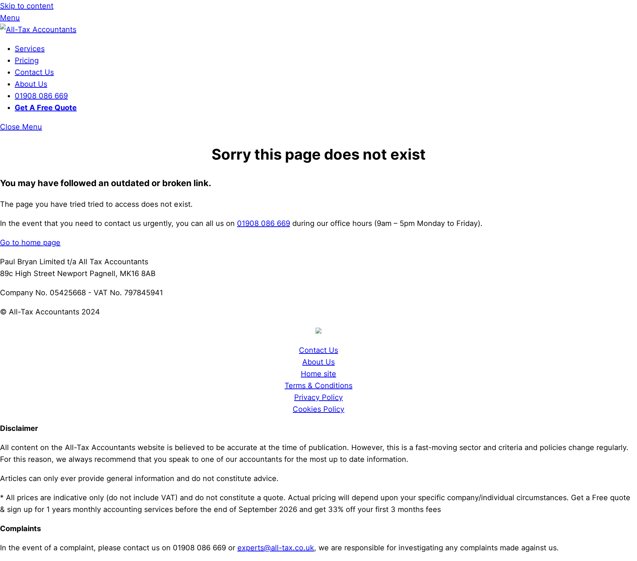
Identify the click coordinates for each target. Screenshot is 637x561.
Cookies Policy (318, 409)
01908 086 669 (41, 95)
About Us (31, 84)
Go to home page (30, 242)
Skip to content (26, 5)
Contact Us (34, 72)
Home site (318, 373)
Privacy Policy (318, 397)
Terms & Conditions (318, 385)
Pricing (27, 60)
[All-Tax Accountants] (38, 29)
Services (30, 48)
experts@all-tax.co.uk (275, 547)
